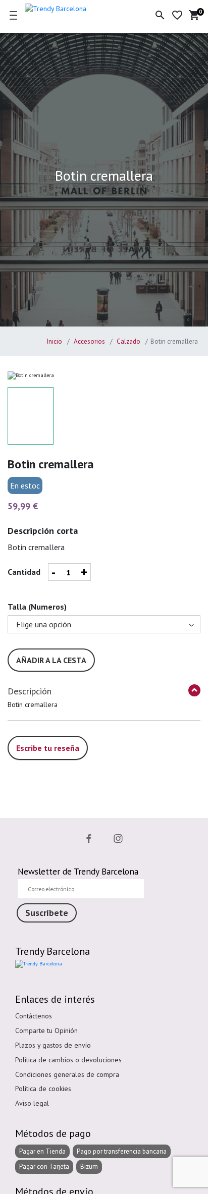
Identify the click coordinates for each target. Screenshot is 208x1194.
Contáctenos (33, 1015)
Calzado (127, 341)
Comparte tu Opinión (46, 1030)
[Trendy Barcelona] (72, 7)
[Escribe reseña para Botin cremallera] (48, 737)
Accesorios (88, 341)
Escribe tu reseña (47, 748)
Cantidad (24, 572)
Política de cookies (43, 1088)
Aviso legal (32, 1103)
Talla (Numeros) (37, 607)
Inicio (54, 341)
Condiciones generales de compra (67, 1074)
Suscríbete (46, 912)
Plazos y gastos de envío (53, 1045)
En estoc (25, 485)
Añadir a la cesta (51, 660)
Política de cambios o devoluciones (68, 1059)
